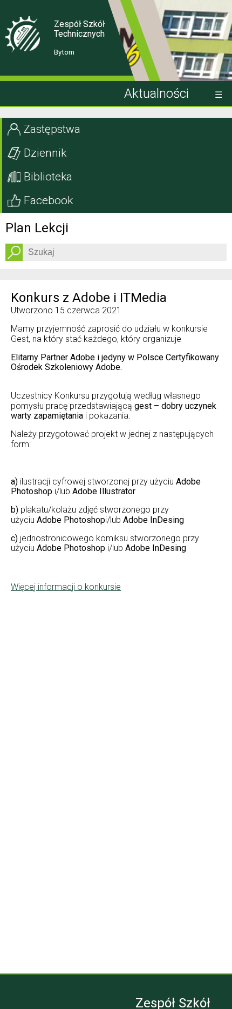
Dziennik (45, 152)
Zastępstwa (52, 129)
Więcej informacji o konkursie (66, 587)
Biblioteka (48, 176)
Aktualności (156, 93)
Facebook (48, 200)
